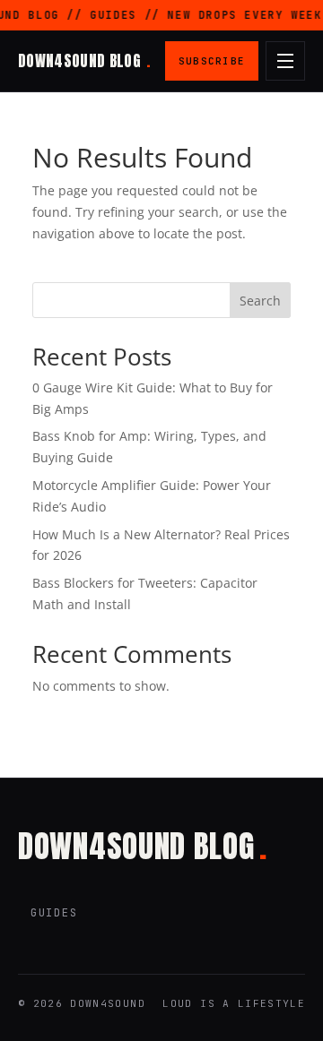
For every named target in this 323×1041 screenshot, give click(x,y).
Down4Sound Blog (84, 61)
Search (260, 300)
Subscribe (212, 61)
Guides (54, 913)
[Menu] (285, 61)
